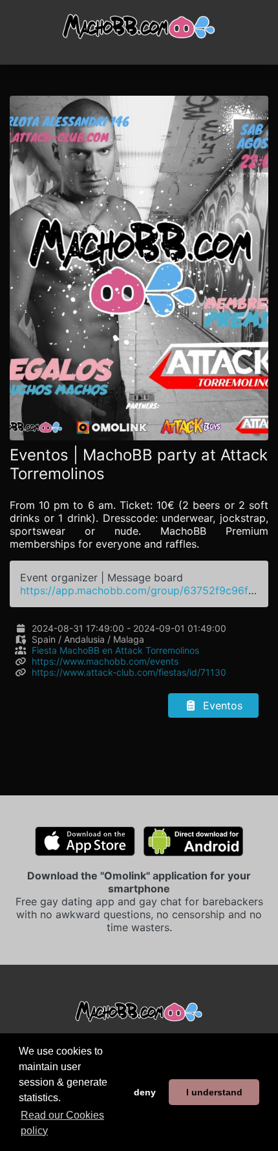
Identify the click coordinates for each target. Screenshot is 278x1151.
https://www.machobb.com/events (105, 661)
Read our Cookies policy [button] (62, 1123)
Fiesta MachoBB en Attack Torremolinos (115, 650)
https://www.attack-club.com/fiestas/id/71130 (129, 672)
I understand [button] (214, 1092)
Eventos (221, 705)
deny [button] (145, 1092)
